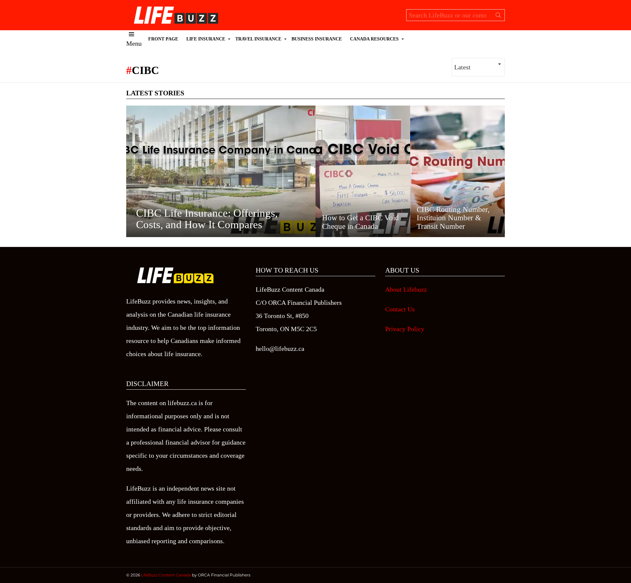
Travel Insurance (258, 38)
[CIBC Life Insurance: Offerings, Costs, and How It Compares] (221, 171)
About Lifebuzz (406, 289)
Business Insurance (317, 38)
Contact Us (400, 309)
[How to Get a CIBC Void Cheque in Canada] (363, 171)
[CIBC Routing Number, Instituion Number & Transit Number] (457, 171)
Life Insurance (205, 38)
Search (498, 16)
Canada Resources (374, 38)
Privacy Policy (404, 328)
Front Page (163, 38)
